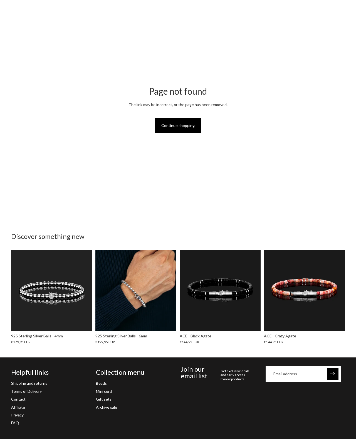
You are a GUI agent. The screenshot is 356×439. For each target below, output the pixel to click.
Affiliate (18, 407)
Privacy (17, 415)
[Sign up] (332, 374)
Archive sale (106, 407)
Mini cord (104, 391)
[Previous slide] (19, 290)
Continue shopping (178, 125)
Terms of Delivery (26, 391)
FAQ (15, 423)
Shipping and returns (29, 383)
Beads (101, 383)
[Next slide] (83, 290)
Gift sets (104, 399)
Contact (18, 399)
